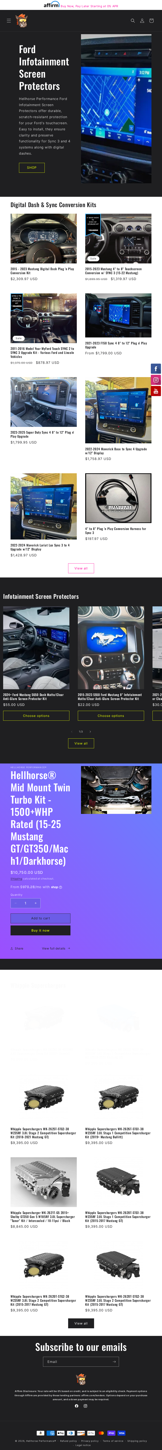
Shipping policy (137, 1440)
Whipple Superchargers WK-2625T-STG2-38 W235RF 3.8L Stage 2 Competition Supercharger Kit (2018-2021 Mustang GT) (43, 1133)
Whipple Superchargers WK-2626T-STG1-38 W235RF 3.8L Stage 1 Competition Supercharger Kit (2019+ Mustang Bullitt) (117, 1133)
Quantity (16, 894)
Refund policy (68, 1440)
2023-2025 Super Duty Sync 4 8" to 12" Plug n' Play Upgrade (42, 434)
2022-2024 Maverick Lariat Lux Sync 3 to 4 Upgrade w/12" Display (40, 547)
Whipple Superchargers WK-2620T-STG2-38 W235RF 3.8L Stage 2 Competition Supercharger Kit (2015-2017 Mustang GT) (43, 1300)
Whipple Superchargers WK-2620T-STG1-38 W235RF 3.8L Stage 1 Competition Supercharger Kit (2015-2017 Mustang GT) (117, 1217)
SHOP (32, 168)
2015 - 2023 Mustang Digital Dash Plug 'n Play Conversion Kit (42, 271)
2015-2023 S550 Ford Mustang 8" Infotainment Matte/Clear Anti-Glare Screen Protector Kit (110, 697)
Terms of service (113, 1440)
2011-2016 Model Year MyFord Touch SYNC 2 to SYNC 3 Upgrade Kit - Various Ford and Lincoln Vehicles (42, 353)
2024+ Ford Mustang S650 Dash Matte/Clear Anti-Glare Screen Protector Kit (33, 697)
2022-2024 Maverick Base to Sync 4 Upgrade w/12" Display (116, 451)
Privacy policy (90, 1440)
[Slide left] (71, 731)
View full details (53, 948)
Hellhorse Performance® (41, 1440)
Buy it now (40, 930)
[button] (9, 20)
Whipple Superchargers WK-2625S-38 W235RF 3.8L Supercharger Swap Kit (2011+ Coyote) (42, 1051)
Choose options (36, 716)
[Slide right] (90, 731)
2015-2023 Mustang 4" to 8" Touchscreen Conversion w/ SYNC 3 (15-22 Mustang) (113, 271)
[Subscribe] (114, 1362)
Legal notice (83, 1445)
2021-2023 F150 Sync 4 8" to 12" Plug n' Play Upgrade (116, 345)
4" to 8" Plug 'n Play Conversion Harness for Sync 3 (115, 531)
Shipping (16, 878)
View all (81, 568)
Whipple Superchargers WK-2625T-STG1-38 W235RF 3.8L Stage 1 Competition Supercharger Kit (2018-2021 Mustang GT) (117, 1053)
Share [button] (19, 948)
